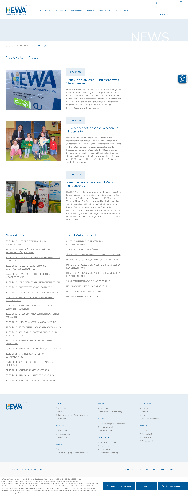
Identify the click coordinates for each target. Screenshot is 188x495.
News (144, 415)
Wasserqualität (64, 437)
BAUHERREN (103, 437)
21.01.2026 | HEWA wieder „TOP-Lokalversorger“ (32, 292)
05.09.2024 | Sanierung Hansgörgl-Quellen (30, 375)
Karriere (145, 411)
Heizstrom (62, 418)
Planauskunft (147, 434)
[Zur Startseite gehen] (18, 9)
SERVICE (143, 425)
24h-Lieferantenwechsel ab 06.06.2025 (88, 281)
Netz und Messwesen (150, 418)
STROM (59, 403)
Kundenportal (147, 441)
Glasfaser (145, 408)
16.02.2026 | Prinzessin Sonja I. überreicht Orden (33, 282)
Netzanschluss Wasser (109, 446)
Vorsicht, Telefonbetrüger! (82, 249)
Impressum (172, 469)
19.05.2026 (75, 120)
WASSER (60, 425)
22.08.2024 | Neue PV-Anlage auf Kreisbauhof (31, 380)
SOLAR (101, 418)
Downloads (146, 437)
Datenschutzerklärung (155, 469)
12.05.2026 (75, 174)
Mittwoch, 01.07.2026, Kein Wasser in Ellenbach (93, 259)
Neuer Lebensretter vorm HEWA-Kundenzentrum (89, 184)
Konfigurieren (146, 486)
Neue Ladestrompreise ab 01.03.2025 (86, 286)
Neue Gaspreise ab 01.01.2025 (82, 296)
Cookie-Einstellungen (133, 469)
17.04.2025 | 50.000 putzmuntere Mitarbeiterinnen (33, 327)
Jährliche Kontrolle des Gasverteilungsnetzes (93, 254)
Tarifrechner (62, 408)
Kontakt (145, 430)
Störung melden (163, 3)
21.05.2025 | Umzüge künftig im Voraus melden (31, 322)
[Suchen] (160, 14)
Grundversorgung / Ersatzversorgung (73, 415)
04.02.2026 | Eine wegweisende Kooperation (30, 287)
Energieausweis (106, 449)
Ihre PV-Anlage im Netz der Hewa (113, 423)
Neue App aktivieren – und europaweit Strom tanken (92, 81)
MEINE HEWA (145, 403)
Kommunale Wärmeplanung (111, 411)
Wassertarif (62, 430)
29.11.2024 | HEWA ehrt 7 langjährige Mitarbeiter (33, 348)
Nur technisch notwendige (119, 486)
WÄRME (101, 403)
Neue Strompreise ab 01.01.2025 (83, 291)
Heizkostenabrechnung (109, 453)
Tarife (60, 411)
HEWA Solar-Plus (107, 430)
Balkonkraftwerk (106, 427)
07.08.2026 (75, 72)
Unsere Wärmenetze (108, 408)
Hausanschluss (64, 434)
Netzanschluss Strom (108, 442)
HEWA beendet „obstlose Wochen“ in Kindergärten (92, 129)
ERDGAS (59, 444)
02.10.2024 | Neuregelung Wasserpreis (27, 370)
